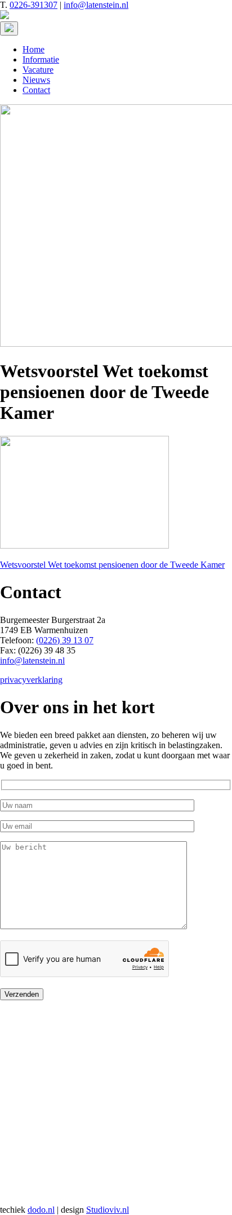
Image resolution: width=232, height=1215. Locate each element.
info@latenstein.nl (96, 5)
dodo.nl (41, 1209)
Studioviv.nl (107, 1209)
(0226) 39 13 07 (64, 640)
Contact (36, 90)
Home (33, 49)
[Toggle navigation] (9, 28)
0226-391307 (33, 5)
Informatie (41, 59)
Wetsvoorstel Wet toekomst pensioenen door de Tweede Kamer (112, 564)
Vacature (38, 69)
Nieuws (36, 80)
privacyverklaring (31, 679)
